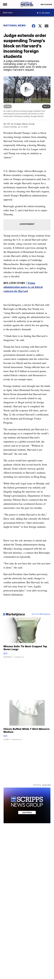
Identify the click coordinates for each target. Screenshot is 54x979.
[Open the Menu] (4, 4)
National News (14, 25)
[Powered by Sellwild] (46, 785)
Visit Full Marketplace (41, 614)
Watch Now (46, 4)
